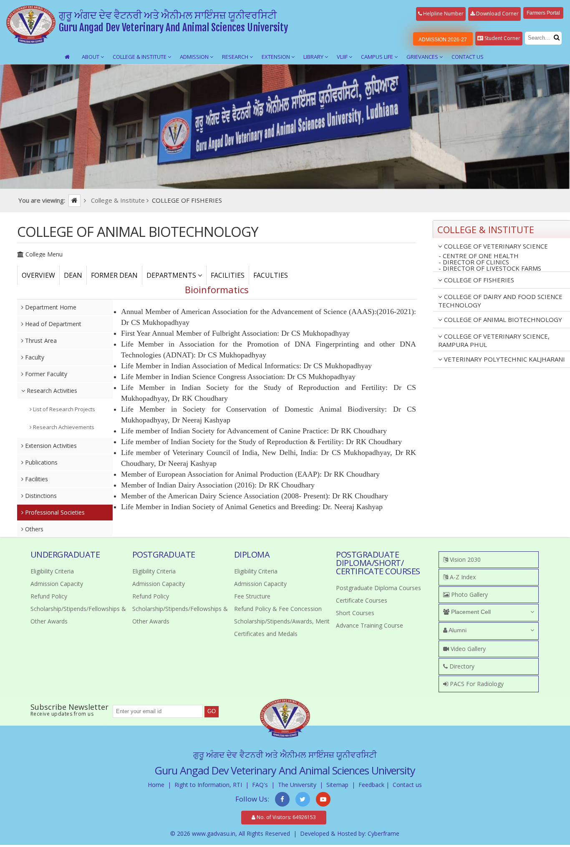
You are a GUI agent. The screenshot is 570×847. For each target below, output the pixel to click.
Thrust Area (40, 340)
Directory (461, 666)
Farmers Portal (543, 13)
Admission (195, 56)
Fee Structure (252, 596)
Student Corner (501, 38)
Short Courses (355, 613)
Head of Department (52, 324)
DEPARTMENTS (172, 275)
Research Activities (51, 391)
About (91, 56)
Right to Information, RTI (208, 785)
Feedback (371, 785)
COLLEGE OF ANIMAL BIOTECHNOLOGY (502, 319)
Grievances (422, 56)
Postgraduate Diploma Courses (378, 588)
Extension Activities (50, 446)
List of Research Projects (63, 409)
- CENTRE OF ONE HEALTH (479, 256)
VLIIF (343, 56)
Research (236, 56)
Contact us (407, 785)
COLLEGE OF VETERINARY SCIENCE (495, 246)
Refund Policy (48, 596)
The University (297, 785)
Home (156, 785)
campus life (377, 56)
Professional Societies (54, 512)
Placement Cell (470, 611)
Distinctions (40, 496)
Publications (40, 462)
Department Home (49, 307)
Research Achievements (63, 427)
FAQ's (260, 785)
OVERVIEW (38, 275)
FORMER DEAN (114, 275)
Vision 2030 (464, 559)
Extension (276, 56)
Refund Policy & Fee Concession (278, 609)
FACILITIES (228, 275)
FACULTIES (270, 275)
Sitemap (337, 785)
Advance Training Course (369, 625)
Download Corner (497, 13)
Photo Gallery (468, 594)
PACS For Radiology (476, 684)
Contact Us (467, 56)
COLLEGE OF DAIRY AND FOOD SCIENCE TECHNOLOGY (500, 300)
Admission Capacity (56, 584)
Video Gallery (467, 649)
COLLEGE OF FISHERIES (478, 280)
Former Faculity (45, 374)
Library (314, 56)
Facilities (35, 479)
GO (211, 711)
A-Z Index (462, 577)
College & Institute (140, 56)
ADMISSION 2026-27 (443, 40)
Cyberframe (383, 833)
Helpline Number (443, 13)
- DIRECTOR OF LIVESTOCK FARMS (490, 268)
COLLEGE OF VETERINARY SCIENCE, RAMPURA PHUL (494, 340)
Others (33, 529)
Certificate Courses (361, 600)
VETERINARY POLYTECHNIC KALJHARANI (503, 359)
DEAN (73, 275)
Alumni (457, 630)
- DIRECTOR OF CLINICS (474, 262)
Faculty (33, 357)
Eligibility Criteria (52, 571)
